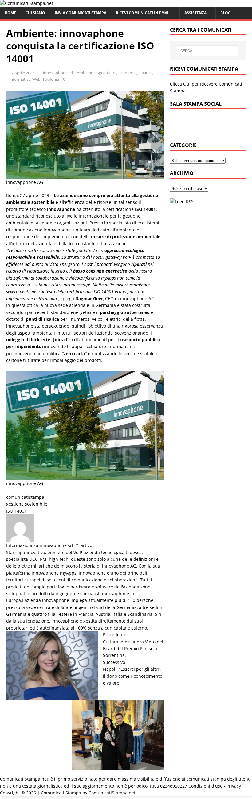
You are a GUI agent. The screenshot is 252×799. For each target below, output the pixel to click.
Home (10, 12)
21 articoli (84, 545)
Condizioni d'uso (205, 786)
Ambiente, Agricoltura (96, 73)
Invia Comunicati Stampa (80, 12)
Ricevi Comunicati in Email (143, 12)
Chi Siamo (35, 12)
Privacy (233, 786)
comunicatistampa (25, 497)
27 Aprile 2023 (21, 73)
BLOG (225, 12)
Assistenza (195, 12)
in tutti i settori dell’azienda (84, 333)
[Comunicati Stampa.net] (26, 3)
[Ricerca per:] (208, 50)
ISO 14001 (16, 511)
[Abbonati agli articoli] (182, 201)
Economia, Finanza (135, 73)
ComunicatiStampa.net (112, 793)
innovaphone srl (58, 73)
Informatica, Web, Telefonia (34, 79)
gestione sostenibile (26, 504)
